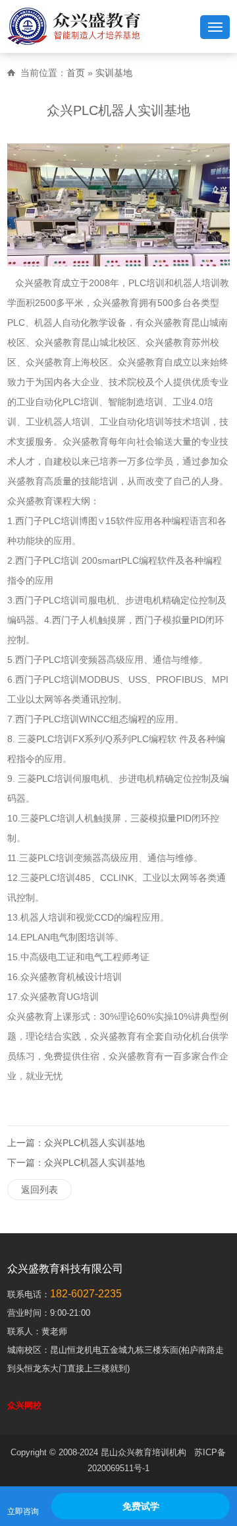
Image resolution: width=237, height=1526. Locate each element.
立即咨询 (23, 1511)
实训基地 (113, 72)
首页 (75, 72)
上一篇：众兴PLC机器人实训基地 (76, 1142)
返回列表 (39, 1189)
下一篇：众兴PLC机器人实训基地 (76, 1162)
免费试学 (140, 1506)
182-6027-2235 (86, 1293)
